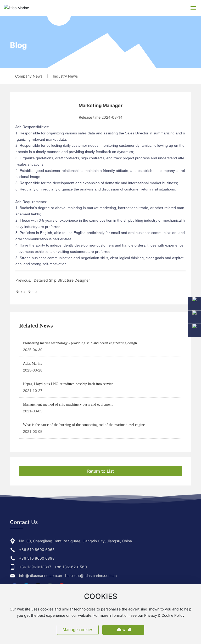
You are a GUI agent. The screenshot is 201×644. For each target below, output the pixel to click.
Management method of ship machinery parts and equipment (68, 404)
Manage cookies (78, 629)
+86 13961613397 (35, 567)
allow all (123, 629)
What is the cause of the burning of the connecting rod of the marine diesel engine (84, 425)
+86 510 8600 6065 (37, 549)
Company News (28, 76)
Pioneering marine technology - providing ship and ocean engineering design (80, 343)
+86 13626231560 (70, 567)
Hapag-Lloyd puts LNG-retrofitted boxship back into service (68, 384)
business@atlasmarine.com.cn (91, 575)
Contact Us (24, 522)
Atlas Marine (32, 363)
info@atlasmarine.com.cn (40, 575)
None (32, 291)
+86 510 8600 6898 (37, 558)
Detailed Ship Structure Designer (62, 280)
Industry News (65, 76)
